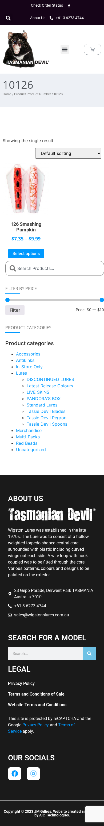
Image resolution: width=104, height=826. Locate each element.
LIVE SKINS (38, 392)
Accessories (28, 354)
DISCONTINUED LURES (50, 379)
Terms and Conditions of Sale (36, 694)
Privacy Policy (21, 683)
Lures (21, 373)
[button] (8, 18)
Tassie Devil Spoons (47, 424)
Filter (15, 310)
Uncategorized (31, 449)
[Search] (89, 653)
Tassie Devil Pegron (46, 417)
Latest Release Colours (50, 385)
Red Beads (26, 443)
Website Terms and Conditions (37, 704)
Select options (26, 253)
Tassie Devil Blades (46, 411)
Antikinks (25, 360)
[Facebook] (14, 773)
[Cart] (92, 49)
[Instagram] (33, 773)
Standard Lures (42, 405)
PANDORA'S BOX (44, 398)
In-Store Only (29, 366)
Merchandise (29, 430)
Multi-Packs (28, 436)
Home (7, 94)
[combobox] (54, 268)
